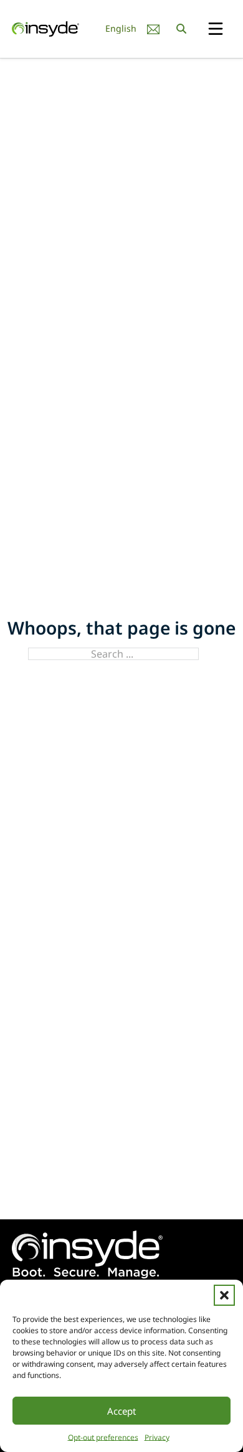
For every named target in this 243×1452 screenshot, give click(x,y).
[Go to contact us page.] (153, 29)
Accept (121, 1411)
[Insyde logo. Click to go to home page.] (45, 28)
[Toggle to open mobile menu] (215, 29)
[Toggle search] (181, 28)
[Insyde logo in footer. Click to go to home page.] (87, 1253)
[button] (224, 1295)
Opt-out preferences (103, 1437)
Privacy (157, 1437)
